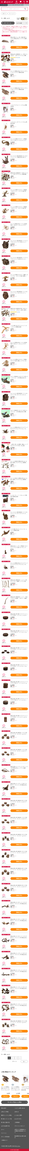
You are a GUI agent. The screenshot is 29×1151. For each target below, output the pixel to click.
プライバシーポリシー (19, 1126)
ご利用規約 (17, 1122)
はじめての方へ (18, 1118)
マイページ (3, 1133)
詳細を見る (19, 47)
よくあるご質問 (18, 1115)
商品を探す (3, 1108)
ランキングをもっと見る (14, 1102)
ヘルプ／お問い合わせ (19, 1108)
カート (2, 1129)
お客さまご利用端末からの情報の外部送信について (20, 1131)
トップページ (4, 4)
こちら (18, 1146)
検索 (25, 9)
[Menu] (2, 2)
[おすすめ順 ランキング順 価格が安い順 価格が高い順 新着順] (22, 23)
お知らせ (16, 1111)
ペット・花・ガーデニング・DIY (16, 4)
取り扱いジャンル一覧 (6, 1118)
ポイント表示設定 (5, 1136)
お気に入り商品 (4, 1111)
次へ (24, 1061)
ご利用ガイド (4, 1140)
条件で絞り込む (8, 23)
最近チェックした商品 (6, 1115)
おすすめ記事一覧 (5, 1126)
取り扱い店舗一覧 (5, 1122)
